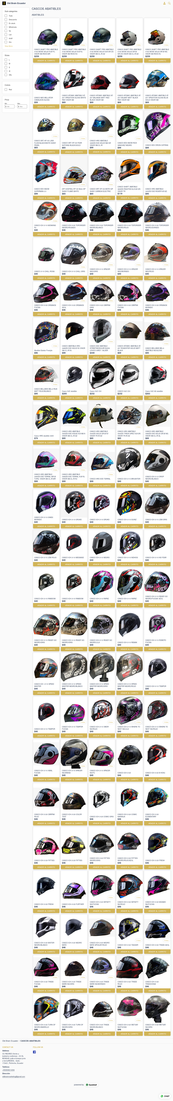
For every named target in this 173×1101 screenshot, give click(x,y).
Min (6, 103)
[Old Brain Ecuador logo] (4, 3)
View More (9, 46)
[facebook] (34, 1052)
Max (18, 103)
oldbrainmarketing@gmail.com (13, 1076)
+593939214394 (8, 1070)
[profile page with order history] (164, 3)
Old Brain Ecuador (16, 3)
